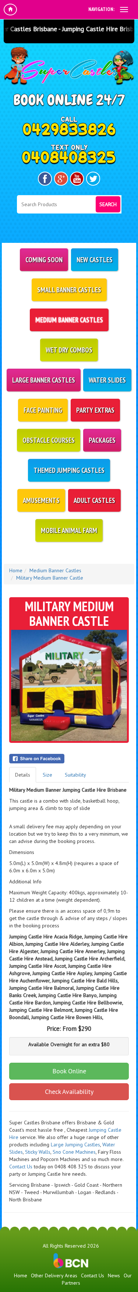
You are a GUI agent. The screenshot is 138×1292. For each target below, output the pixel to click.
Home (15, 570)
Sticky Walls (37, 1152)
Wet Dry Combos (69, 350)
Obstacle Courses (48, 440)
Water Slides (107, 380)
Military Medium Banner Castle (49, 577)
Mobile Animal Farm (69, 530)
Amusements (41, 500)
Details (22, 774)
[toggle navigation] (124, 9)
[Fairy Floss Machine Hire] (81, 1159)
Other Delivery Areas (54, 1275)
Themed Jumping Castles (69, 470)
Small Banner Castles (69, 289)
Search (108, 204)
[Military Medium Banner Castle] (69, 685)
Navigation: (101, 9)
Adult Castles (94, 500)
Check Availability (69, 1091)
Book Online (69, 1071)
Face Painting (43, 410)
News (114, 1275)
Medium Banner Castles (69, 319)
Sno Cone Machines (74, 1152)
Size (47, 774)
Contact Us (20, 1166)
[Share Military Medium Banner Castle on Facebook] (69, 758)
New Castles (95, 259)
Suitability (75, 774)
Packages (102, 440)
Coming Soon (44, 259)
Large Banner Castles (43, 380)
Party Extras (95, 410)
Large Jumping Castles (75, 1144)
